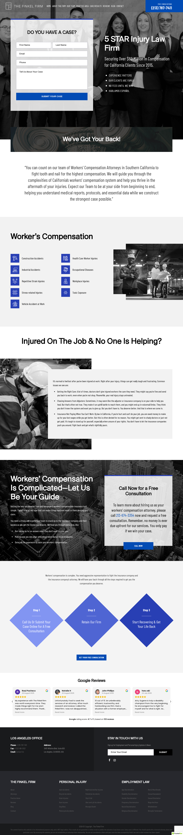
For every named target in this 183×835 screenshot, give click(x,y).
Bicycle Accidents (65, 794)
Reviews (106, 6)
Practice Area (82, 6)
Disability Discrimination (130, 794)
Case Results (96, 6)
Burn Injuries (63, 802)
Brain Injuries (63, 798)
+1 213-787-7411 (22, 745)
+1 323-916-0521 (19, 748)
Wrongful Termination (155, 811)
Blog (113, 6)
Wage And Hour (153, 802)
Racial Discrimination (129, 806)
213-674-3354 (125, 515)
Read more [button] (19, 712)
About (12, 790)
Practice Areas (15, 798)
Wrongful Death (91, 806)
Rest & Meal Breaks (154, 790)
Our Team (71, 6)
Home (49, 6)
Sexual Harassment (154, 794)
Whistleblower (152, 806)
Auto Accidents (64, 790)
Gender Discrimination (129, 798)
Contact (120, 6)
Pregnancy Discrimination (130, 802)
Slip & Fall (89, 798)
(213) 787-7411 (161, 7)
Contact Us (20, 751)
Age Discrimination (128, 790)
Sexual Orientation (154, 798)
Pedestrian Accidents (93, 794)
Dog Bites (62, 806)
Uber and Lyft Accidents (93, 802)
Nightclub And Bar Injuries (94, 790)
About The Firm (59, 6)
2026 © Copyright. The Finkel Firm (91, 826)
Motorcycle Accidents (66, 811)
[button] (170, 701)
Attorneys (14, 794)
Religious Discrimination (130, 811)
